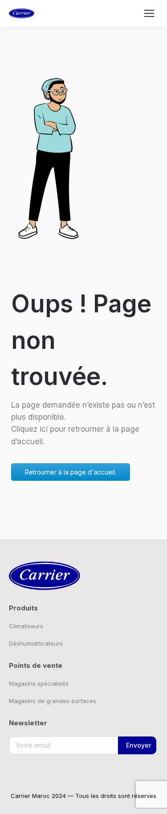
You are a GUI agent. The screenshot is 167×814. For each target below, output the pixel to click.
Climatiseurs (26, 626)
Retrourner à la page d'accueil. (70, 472)
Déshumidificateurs (36, 643)
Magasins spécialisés (39, 683)
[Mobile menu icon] (149, 13)
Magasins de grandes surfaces (52, 700)
